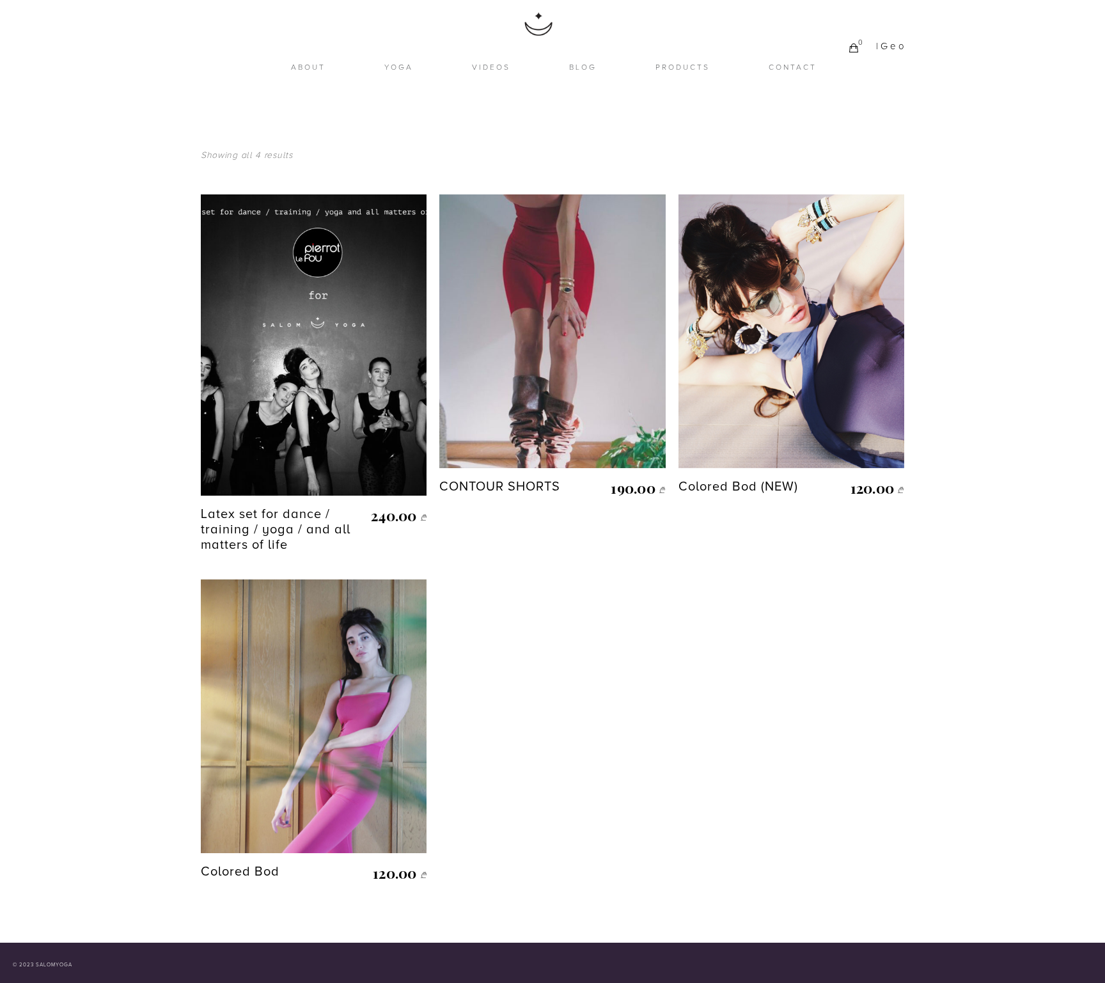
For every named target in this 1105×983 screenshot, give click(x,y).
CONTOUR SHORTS (499, 486)
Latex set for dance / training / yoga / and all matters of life (275, 530)
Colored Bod (240, 871)
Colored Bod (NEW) (738, 486)
